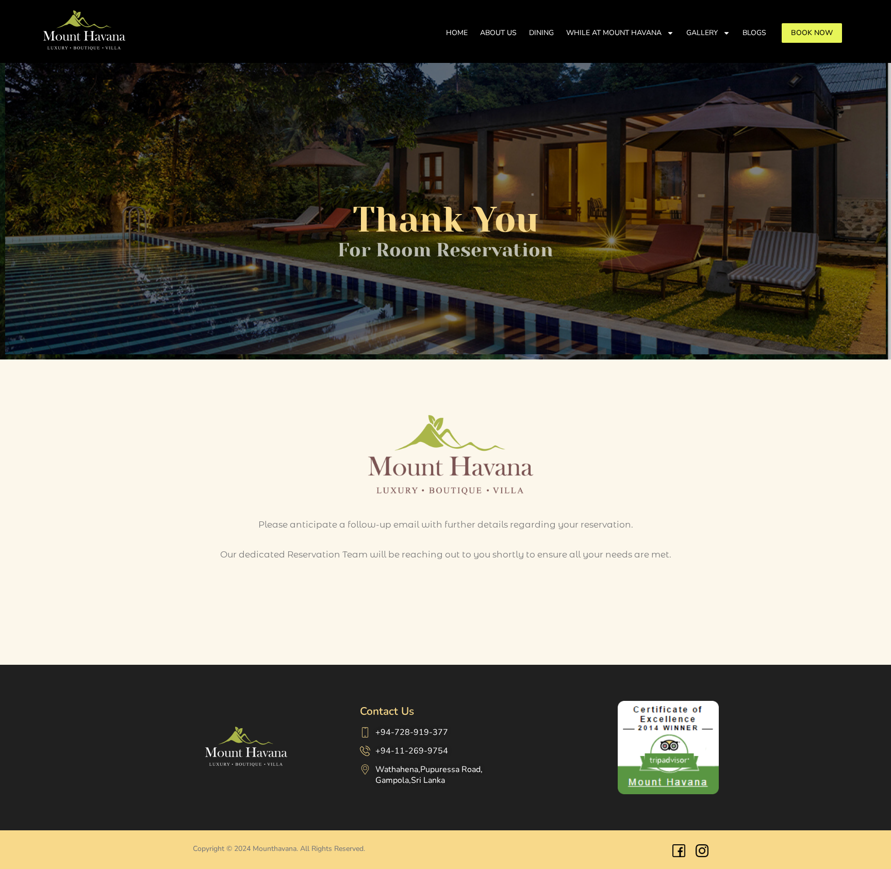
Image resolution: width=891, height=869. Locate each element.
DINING (541, 33)
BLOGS (754, 33)
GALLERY (702, 33)
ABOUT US (498, 33)
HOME (457, 33)
